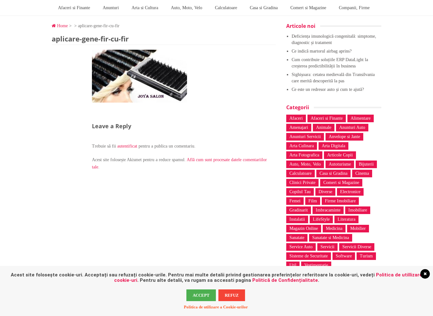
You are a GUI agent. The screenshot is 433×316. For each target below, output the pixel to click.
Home (62, 25)
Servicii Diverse (356, 246)
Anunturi (111, 7)
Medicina (334, 228)
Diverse (325, 191)
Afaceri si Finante (74, 7)
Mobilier (358, 228)
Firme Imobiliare (340, 201)
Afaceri (296, 118)
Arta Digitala (333, 145)
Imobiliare (357, 210)
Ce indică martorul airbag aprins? (322, 51)
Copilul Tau (300, 191)
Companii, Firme (354, 7)
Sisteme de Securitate (308, 256)
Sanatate (296, 237)
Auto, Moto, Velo (186, 7)
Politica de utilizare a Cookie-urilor (216, 307)
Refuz (232, 295)
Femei (295, 201)
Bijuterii (366, 164)
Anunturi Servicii (305, 136)
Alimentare (361, 118)
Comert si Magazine (308, 7)
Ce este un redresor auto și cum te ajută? (328, 89)
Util (292, 265)
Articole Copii (340, 155)
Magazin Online (303, 228)
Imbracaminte (328, 210)
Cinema (362, 173)
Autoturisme (340, 164)
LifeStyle (321, 219)
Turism (366, 256)
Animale (323, 127)
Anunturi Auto (352, 127)
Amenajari (298, 127)
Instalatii (297, 219)
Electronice (350, 191)
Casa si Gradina (264, 7)
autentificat (127, 146)
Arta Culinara (301, 145)
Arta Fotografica (304, 155)
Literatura (346, 219)
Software (344, 256)
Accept (201, 295)
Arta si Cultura (145, 7)
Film (312, 201)
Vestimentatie (316, 265)
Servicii (327, 246)
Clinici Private (302, 182)
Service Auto (301, 246)
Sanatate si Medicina (330, 237)
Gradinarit (298, 210)
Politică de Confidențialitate (285, 280)
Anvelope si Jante (344, 136)
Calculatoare (226, 7)
